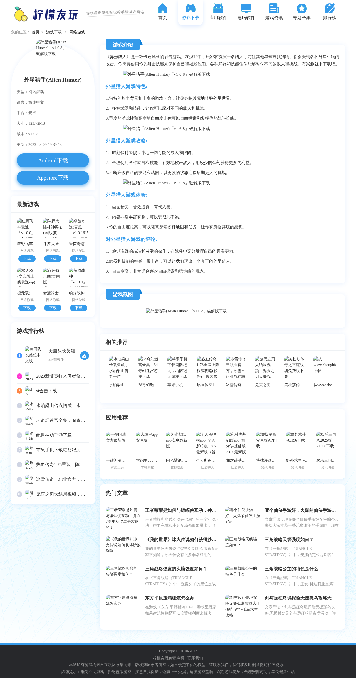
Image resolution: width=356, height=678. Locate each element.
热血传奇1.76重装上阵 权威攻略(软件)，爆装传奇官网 (88, 464)
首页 (162, 17)
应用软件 (218, 17)
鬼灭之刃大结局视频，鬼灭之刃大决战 (74, 494)
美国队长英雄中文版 (68, 350)
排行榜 (329, 17)
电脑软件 (246, 17)
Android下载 (53, 160)
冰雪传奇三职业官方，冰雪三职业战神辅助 (78, 479)
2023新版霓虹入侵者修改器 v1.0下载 (71, 376)
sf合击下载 (46, 390)
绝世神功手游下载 (54, 435)
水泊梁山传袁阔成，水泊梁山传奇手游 (74, 405)
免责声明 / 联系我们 (186, 658)
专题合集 (302, 17)
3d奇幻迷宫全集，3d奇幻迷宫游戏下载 (74, 420)
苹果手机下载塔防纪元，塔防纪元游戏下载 (78, 449)
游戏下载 (190, 17)
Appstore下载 (53, 178)
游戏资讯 (274, 17)
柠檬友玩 (161, 658)
